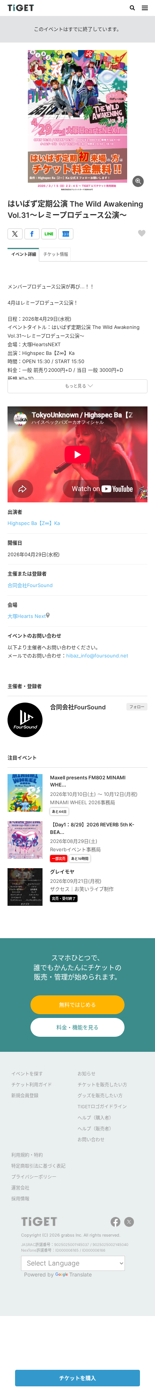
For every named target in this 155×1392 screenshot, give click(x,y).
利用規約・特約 (27, 1155)
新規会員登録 (24, 1095)
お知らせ (87, 1074)
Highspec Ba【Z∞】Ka (34, 523)
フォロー (136, 706)
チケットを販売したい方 (102, 1085)
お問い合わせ (91, 1140)
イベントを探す (27, 1074)
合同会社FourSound (30, 585)
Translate (80, 1274)
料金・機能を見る (77, 1027)
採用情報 (20, 1199)
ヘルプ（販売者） (96, 1129)
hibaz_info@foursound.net (97, 656)
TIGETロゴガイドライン (102, 1106)
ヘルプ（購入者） (96, 1118)
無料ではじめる (77, 1004)
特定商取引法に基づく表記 (38, 1166)
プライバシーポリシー (33, 1177)
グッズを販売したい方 (100, 1095)
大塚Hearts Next (27, 616)
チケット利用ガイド (31, 1085)
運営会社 (20, 1188)
